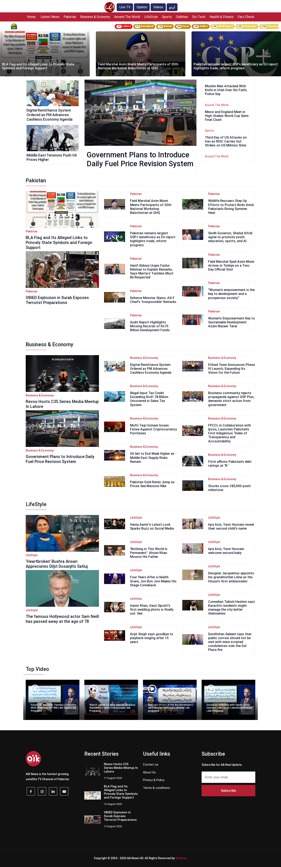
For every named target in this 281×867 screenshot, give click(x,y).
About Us (149, 772)
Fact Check (246, 17)
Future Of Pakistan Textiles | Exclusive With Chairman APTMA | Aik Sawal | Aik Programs (53, 707)
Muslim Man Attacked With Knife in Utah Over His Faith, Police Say (226, 90)
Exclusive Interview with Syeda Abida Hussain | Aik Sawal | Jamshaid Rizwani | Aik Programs (229, 707)
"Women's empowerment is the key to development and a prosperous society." (231, 294)
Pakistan (70, 17)
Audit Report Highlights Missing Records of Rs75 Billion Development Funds (150, 326)
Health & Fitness (221, 17)
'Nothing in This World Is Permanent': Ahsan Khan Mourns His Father (148, 553)
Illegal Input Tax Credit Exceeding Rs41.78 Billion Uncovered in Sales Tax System (149, 399)
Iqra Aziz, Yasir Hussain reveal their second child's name (231, 526)
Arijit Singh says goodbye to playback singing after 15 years (151, 638)
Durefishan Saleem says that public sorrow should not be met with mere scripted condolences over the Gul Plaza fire (230, 642)
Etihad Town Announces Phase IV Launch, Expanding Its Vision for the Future (231, 369)
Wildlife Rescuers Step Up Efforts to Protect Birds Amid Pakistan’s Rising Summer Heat (231, 207)
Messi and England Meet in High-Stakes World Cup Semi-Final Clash (227, 116)
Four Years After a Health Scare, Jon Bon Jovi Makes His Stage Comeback (153, 581)
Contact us (150, 764)
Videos (158, 7)
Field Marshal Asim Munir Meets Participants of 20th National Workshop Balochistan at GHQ (42, 66)
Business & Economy (95, 17)
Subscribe (228, 791)
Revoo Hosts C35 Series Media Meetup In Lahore (62, 404)
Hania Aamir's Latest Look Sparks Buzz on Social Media (152, 526)
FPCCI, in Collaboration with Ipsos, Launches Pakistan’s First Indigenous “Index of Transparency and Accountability (229, 433)
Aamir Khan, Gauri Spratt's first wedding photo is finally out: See (151, 609)
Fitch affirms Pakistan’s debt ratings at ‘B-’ (230, 464)
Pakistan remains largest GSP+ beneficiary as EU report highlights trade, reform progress (140, 66)
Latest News (50, 17)
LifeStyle (151, 17)
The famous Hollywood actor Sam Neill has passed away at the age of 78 (62, 619)
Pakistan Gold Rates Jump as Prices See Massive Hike (152, 484)
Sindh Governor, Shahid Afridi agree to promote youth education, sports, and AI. (230, 237)
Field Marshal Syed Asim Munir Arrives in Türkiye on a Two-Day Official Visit (231, 265)
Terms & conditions (156, 788)
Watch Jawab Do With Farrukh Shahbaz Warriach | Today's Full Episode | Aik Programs (112, 707)
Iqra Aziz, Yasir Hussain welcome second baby (226, 551)
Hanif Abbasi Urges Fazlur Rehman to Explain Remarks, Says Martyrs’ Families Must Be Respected (151, 271)
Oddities (182, 17)
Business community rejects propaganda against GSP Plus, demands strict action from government (231, 399)
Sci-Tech (198, 17)
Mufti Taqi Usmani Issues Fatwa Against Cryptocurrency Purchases (153, 429)
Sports (167, 17)
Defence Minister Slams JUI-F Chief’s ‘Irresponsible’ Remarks (153, 300)
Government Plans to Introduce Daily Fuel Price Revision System (140, 159)
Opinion (142, 7)
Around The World (127, 17)
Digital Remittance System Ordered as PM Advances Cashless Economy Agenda (49, 114)
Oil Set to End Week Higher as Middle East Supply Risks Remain (152, 457)
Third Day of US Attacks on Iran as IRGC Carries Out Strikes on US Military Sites (226, 141)
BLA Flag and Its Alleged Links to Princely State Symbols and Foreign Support (59, 242)
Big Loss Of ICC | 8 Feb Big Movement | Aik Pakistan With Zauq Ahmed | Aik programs (170, 707)
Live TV (124, 7)
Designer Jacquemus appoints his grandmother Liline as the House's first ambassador (231, 577)
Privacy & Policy (153, 780)
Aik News (181, 858)
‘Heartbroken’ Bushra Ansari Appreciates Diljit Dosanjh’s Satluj (57, 564)
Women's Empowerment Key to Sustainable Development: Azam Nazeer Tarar (231, 322)
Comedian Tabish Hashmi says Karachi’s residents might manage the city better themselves (231, 608)
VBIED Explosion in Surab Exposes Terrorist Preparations (57, 300)
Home (31, 17)
